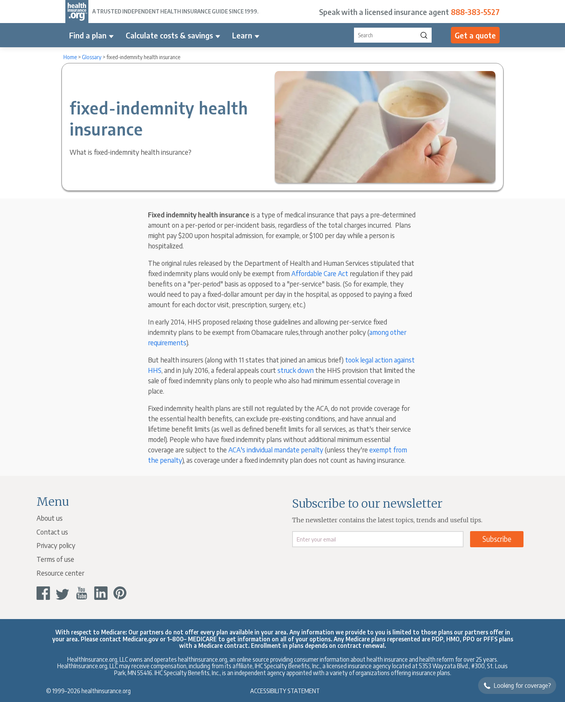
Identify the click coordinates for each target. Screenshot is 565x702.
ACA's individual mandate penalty (275, 449)
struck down (296, 370)
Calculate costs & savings (169, 35)
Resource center (60, 572)
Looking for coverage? (522, 685)
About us (50, 517)
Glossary (91, 57)
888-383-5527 (475, 11)
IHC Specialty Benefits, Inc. (187, 672)
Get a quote (475, 35)
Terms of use (55, 559)
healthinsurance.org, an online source (223, 659)
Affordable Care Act (319, 273)
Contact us (52, 531)
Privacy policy (56, 545)
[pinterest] (120, 593)
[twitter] (62, 593)
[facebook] (43, 593)
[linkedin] (101, 593)
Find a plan (87, 35)
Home (70, 57)
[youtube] (81, 593)
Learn (242, 35)
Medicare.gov (140, 638)
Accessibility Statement (285, 690)
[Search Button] (424, 35)
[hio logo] (76, 11)
